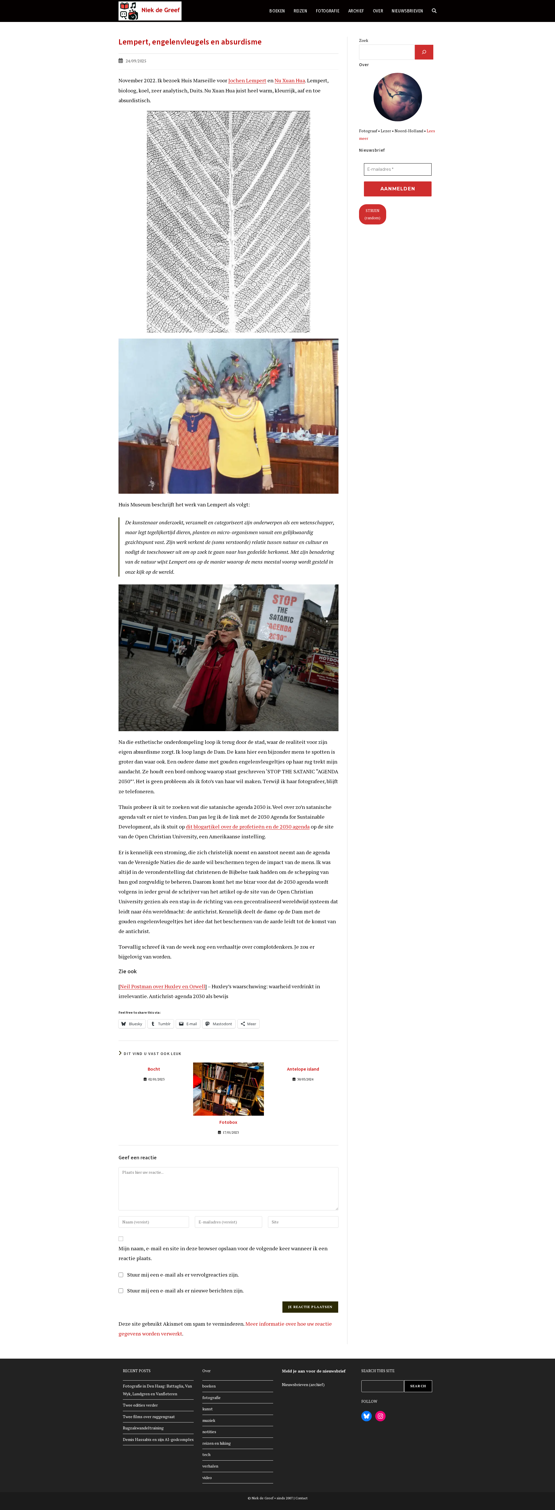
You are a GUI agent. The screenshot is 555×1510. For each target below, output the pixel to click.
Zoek (363, 40)
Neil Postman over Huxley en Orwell (162, 986)
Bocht (154, 1069)
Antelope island (303, 1069)
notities (209, 1431)
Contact (301, 1498)
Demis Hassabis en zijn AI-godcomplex (158, 1439)
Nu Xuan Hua (290, 80)
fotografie (211, 1397)
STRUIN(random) (372, 214)
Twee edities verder (140, 1405)
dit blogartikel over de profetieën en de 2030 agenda (248, 826)
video (207, 1477)
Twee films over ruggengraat (149, 1416)
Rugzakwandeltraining (143, 1428)
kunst (207, 1408)
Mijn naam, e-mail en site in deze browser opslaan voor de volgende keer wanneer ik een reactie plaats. (223, 1253)
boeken (209, 1386)
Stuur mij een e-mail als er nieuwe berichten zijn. (185, 1290)
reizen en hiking (216, 1443)
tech (206, 1454)
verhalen (210, 1466)
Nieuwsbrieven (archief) (303, 1384)
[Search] (424, 52)
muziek (208, 1420)
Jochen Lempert (247, 80)
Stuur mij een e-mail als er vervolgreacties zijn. (183, 1274)
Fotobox (228, 1122)
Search (418, 1386)
